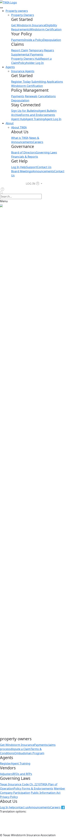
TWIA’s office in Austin (14, 413)
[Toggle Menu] (1, 7)
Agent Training (35, 119)
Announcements (43, 171)
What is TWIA (19, 138)
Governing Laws (46, 152)
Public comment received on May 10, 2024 (33, 715)
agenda (37, 266)
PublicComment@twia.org (23, 279)
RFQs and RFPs (22, 774)
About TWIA (19, 127)
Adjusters (6, 774)
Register (5, 763)
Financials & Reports (24, 157)
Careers (38, 142)
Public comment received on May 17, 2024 (33, 719)
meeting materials (50, 314)
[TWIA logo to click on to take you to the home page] (8, 2)
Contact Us (44, 167)
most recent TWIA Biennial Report (28, 389)
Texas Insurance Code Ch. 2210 (20, 784)
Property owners (17, 11)
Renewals (31, 96)
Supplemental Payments (27, 54)
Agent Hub (18, 119)
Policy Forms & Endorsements (33, 788)
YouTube (60, 425)
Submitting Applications (47, 82)
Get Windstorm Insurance (28, 25)
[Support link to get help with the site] (3, 189)
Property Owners (22, 15)
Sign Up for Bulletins (24, 111)
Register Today (21, 82)
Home (4, 209)
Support (31, 167)
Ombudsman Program (29, 753)
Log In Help (18, 167)
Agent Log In (53, 119)
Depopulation (52, 40)
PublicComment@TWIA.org (21, 470)
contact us (21, 807)
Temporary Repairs (41, 50)
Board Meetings (21, 171)
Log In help (7, 807)
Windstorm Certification (46, 29)
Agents (10, 67)
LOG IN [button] (30, 184)
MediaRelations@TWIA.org (25, 666)
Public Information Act (46, 793)
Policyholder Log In (31, 63)
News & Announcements (27, 209)
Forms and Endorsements (38, 115)
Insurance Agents (22, 71)
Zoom (52, 413)
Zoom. (14, 564)
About (10, 123)
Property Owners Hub (25, 59)
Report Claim (19, 50)
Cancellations (47, 96)
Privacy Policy (9, 797)
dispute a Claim (20, 749)
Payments (17, 40)
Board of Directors (23, 152)
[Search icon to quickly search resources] (34, 192)
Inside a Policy (33, 40)
